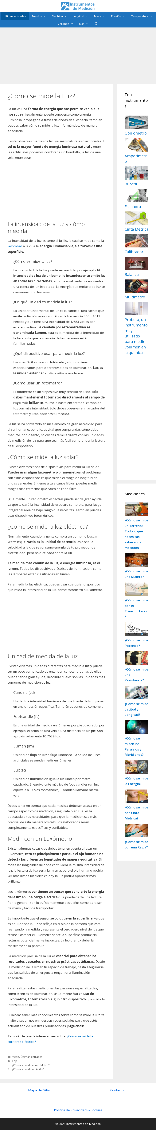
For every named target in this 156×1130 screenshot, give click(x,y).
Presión (116, 16)
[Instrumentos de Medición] (78, 6)
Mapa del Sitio (39, 1090)
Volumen (63, 24)
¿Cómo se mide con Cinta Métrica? (136, 812)
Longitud (78, 16)
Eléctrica (57, 16)
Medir (15, 1057)
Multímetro (135, 297)
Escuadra (133, 206)
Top (14, 1061)
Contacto (117, 1090)
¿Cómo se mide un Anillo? (28, 1069)
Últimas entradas (14, 16)
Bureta (131, 183)
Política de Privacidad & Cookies (78, 1110)
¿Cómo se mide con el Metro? (31, 1065)
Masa (97, 16)
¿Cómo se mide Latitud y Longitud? (136, 709)
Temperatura (139, 16)
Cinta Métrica (136, 229)
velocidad (15, 246)
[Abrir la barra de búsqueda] (96, 23)
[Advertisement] (78, 54)
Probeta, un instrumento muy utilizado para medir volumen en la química (136, 336)
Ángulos (37, 16)
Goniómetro (136, 133)
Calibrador (134, 251)
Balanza (132, 274)
